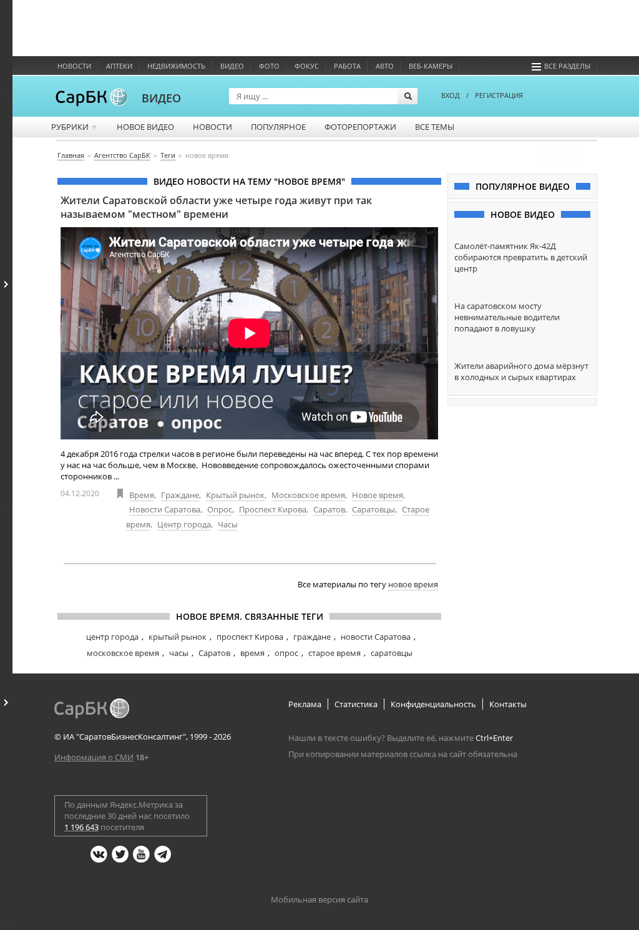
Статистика (356, 704)
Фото (269, 66)
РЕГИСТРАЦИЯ (499, 95)
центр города (112, 636)
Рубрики (74, 126)
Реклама (304, 704)
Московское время (308, 495)
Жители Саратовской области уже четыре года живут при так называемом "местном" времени (216, 207)
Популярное (278, 126)
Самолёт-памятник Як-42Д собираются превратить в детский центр (520, 257)
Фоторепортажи (360, 126)
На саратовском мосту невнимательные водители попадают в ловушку (507, 317)
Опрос (219, 509)
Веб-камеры (430, 66)
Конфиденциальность (433, 704)
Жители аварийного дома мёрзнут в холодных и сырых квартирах (521, 371)
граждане (312, 636)
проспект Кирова (250, 636)
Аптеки (119, 66)
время (252, 652)
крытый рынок (178, 636)
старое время (334, 652)
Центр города (184, 524)
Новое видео (145, 126)
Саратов (329, 509)
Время (141, 495)
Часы (228, 524)
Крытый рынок (235, 495)
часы (178, 652)
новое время (413, 584)
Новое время (377, 495)
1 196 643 (81, 827)
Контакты (508, 704)
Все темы (434, 126)
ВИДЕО (161, 98)
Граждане (180, 495)
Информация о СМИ (94, 757)
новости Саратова (376, 636)
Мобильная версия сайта (319, 899)
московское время (123, 652)
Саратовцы (373, 509)
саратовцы (391, 652)
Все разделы (567, 66)
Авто (385, 66)
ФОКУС (307, 66)
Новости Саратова (164, 509)
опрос (286, 652)
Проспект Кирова (272, 509)
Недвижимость (176, 66)
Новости (74, 66)
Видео (232, 66)
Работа (347, 66)
